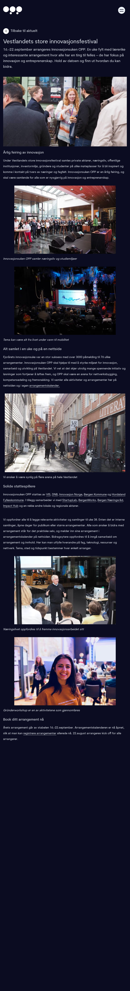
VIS (48, 494)
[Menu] (121, 10)
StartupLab (69, 500)
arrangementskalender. (44, 385)
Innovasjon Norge (70, 494)
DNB (55, 494)
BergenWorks (87, 500)
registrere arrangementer (39, 733)
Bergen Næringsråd (110, 500)
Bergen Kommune (95, 494)
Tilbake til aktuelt (24, 31)
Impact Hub (10, 506)
